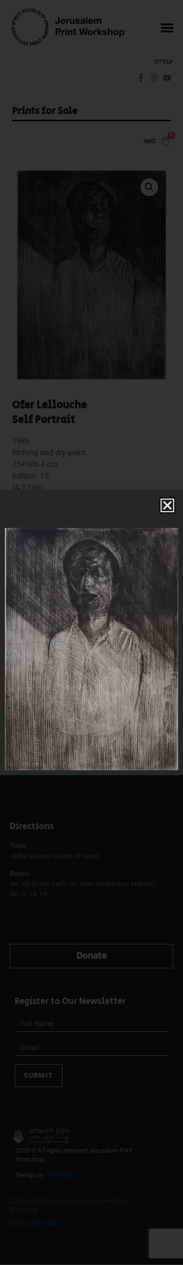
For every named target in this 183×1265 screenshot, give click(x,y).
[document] (91, 632)
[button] (167, 505)
